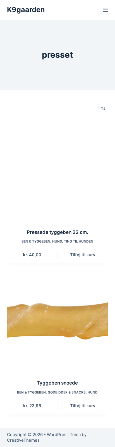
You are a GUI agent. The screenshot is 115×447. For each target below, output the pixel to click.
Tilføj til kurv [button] (82, 254)
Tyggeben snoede (57, 383)
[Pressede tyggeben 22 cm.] (57, 171)
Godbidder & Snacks (67, 392)
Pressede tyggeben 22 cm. (57, 232)
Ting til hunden (78, 241)
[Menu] (105, 9)
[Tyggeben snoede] (57, 322)
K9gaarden (26, 9)
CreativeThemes (23, 440)
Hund (57, 241)
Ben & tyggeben (35, 241)
